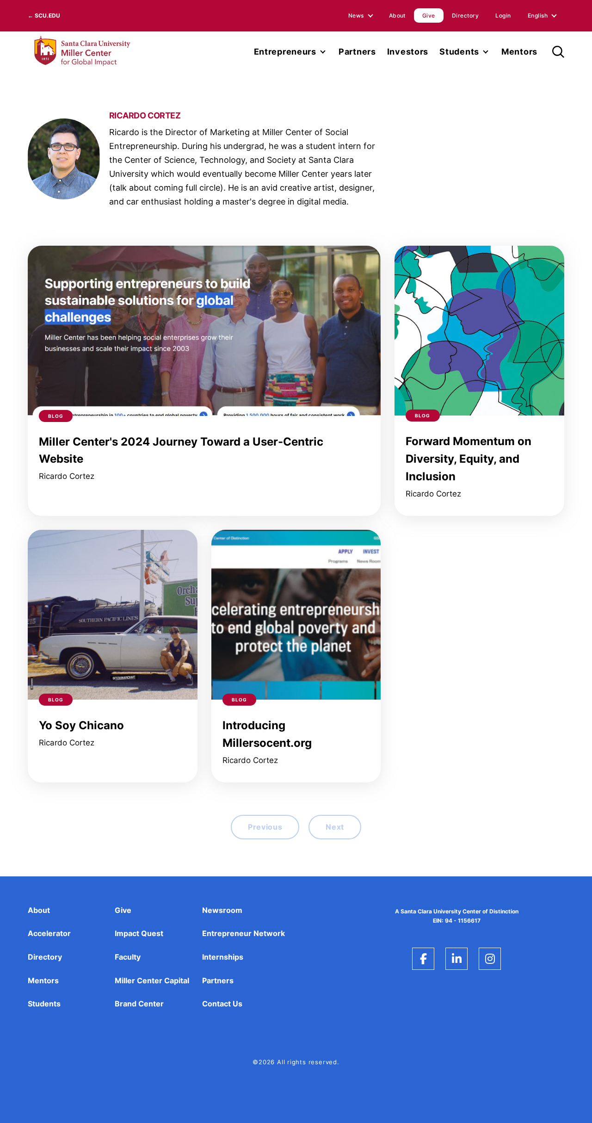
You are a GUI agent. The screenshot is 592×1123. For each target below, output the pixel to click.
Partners (357, 51)
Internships (222, 957)
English (538, 15)
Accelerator (49, 933)
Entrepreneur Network (243, 933)
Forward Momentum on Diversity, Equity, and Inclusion (468, 458)
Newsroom (222, 910)
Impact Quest (139, 933)
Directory (465, 15)
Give (428, 15)
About (397, 15)
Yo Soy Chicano (81, 725)
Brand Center (139, 1003)
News (356, 15)
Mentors (519, 51)
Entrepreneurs (285, 51)
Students (459, 51)
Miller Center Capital (152, 980)
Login (503, 15)
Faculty (128, 957)
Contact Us (222, 1003)
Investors (407, 51)
